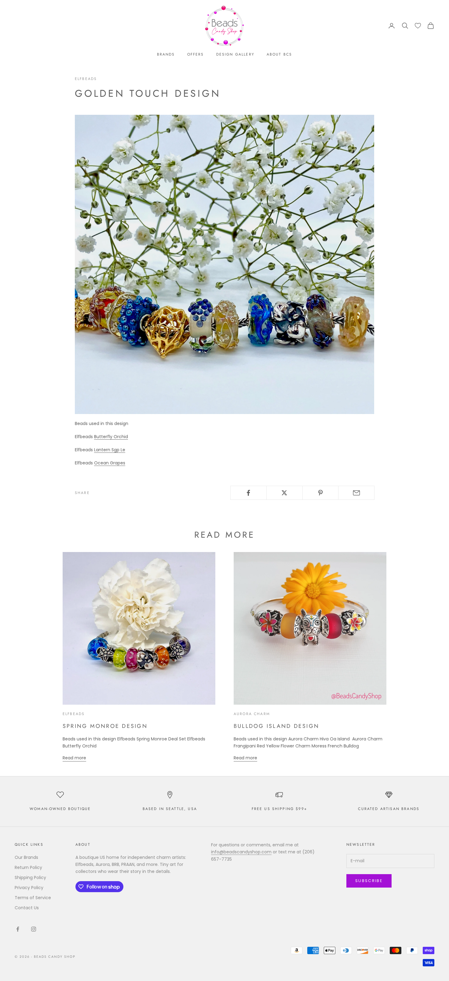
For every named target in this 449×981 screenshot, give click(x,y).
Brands (166, 54)
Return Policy (28, 867)
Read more (74, 758)
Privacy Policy (29, 888)
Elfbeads (86, 79)
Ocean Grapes (109, 463)
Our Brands (26, 857)
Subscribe (369, 881)
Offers (195, 54)
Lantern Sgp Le (109, 450)
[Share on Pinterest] (320, 493)
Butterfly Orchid (111, 437)
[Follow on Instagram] (34, 929)
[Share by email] (356, 493)
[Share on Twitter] (284, 493)
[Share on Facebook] (248, 493)
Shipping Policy (30, 877)
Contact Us (27, 908)
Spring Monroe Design (105, 726)
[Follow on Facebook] (18, 929)
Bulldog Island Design (276, 726)
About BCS (279, 54)
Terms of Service (33, 898)
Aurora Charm (252, 714)
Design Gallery (235, 54)
